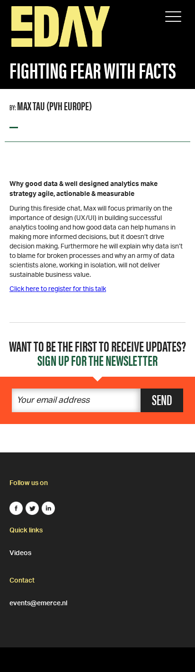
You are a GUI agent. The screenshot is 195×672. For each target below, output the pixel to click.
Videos (20, 552)
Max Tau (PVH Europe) (54, 105)
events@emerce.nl (38, 602)
